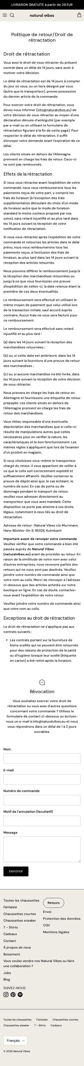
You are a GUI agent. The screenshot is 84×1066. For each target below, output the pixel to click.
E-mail (8, 770)
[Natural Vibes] (42, 15)
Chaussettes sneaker (19, 920)
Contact (9, 941)
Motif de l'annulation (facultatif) (28, 811)
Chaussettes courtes (19, 914)
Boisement (11, 954)
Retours (54, 903)
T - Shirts (10, 927)
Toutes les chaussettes (21, 900)
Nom (7, 749)
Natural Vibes (21, 1051)
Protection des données (62, 918)
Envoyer (16, 871)
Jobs (7, 973)
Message (10, 832)
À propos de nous (17, 947)
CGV (46, 925)
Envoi (47, 912)
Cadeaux (10, 934)
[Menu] (4, 15)
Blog (6, 979)
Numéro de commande (21, 791)
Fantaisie (10, 907)
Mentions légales (56, 932)
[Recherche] (14, 15)
